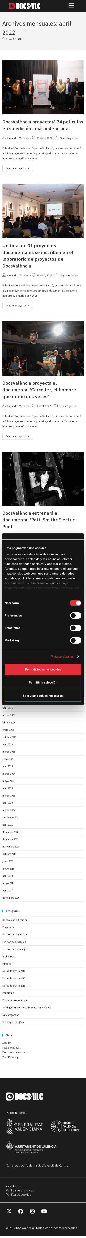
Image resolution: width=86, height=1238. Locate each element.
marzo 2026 (8, 715)
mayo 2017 (8, 883)
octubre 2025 (9, 737)
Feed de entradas (11, 1047)
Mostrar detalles (62, 656)
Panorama (8, 993)
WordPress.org (10, 1057)
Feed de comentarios (13, 1052)
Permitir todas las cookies (43, 669)
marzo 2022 (8, 810)
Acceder (6, 1043)
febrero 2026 (8, 722)
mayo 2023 (8, 781)
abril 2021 (7, 824)
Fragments (8, 927)
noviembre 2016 (10, 897)
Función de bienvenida (14, 934)
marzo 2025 (8, 751)
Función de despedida (14, 942)
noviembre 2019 (10, 846)
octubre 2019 (9, 854)
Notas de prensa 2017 (13, 978)
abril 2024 (7, 766)
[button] (71, 6)
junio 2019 (7, 861)
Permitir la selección (43, 682)
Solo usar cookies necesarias (43, 695)
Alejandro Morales (18, 138)
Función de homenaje (14, 949)
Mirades (6, 963)
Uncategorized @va (13, 1022)
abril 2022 (7, 803)
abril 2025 (7, 744)
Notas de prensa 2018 (13, 985)
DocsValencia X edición (15, 920)
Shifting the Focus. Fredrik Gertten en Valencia (26, 1007)
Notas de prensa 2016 (13, 971)
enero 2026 (8, 729)
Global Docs (9, 956)
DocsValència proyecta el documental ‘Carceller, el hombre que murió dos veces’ (39, 390)
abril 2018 (7, 876)
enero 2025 (8, 759)
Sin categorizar (69, 138)
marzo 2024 (8, 773)
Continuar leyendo (19, 167)
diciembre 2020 (10, 832)
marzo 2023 (8, 795)
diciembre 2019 (10, 839)
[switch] (75, 615)
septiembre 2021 (11, 817)
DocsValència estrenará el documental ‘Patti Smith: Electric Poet (38, 520)
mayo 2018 (8, 868)
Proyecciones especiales (15, 1000)
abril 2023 (7, 788)
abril (19, 39)
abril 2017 (7, 890)
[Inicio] (3, 39)
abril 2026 (7, 708)
